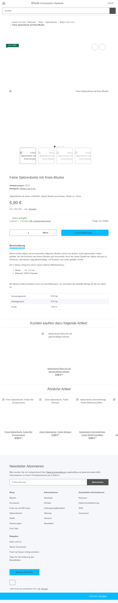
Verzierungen (15, 524)
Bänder (13, 498)
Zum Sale (13, 529)
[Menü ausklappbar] (3, 2)
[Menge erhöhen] (53, 233)
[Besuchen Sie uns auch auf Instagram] (12, 585)
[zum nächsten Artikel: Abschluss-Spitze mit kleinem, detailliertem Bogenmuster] (105, 31)
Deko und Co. (15, 542)
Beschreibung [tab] (17, 246)
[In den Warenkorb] (11, 40)
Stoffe (12, 518)
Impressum (84, 513)
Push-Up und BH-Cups (20, 508)
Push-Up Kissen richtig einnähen (20, 554)
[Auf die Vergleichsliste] (95, 47)
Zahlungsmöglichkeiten (55, 508)
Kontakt (47, 503)
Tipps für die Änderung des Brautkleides (22, 562)
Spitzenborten (16, 513)
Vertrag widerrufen (25, 575)
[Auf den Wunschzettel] (102, 47)
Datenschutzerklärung (60, 472)
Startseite (48, 498)
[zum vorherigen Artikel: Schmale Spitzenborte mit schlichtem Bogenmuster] (99, 31)
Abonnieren (97, 482)
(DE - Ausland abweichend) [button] (40, 221)
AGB (81, 508)
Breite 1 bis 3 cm (28, 189)
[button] (92, 3)
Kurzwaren (14, 503)
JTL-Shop (103, 599)
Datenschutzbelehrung (90, 503)
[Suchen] (113, 11)
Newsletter (49, 524)
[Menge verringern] (13, 233)
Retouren (83, 498)
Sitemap (48, 513)
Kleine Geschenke (18, 547)
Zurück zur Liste (18, 22)
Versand (33, 209)
